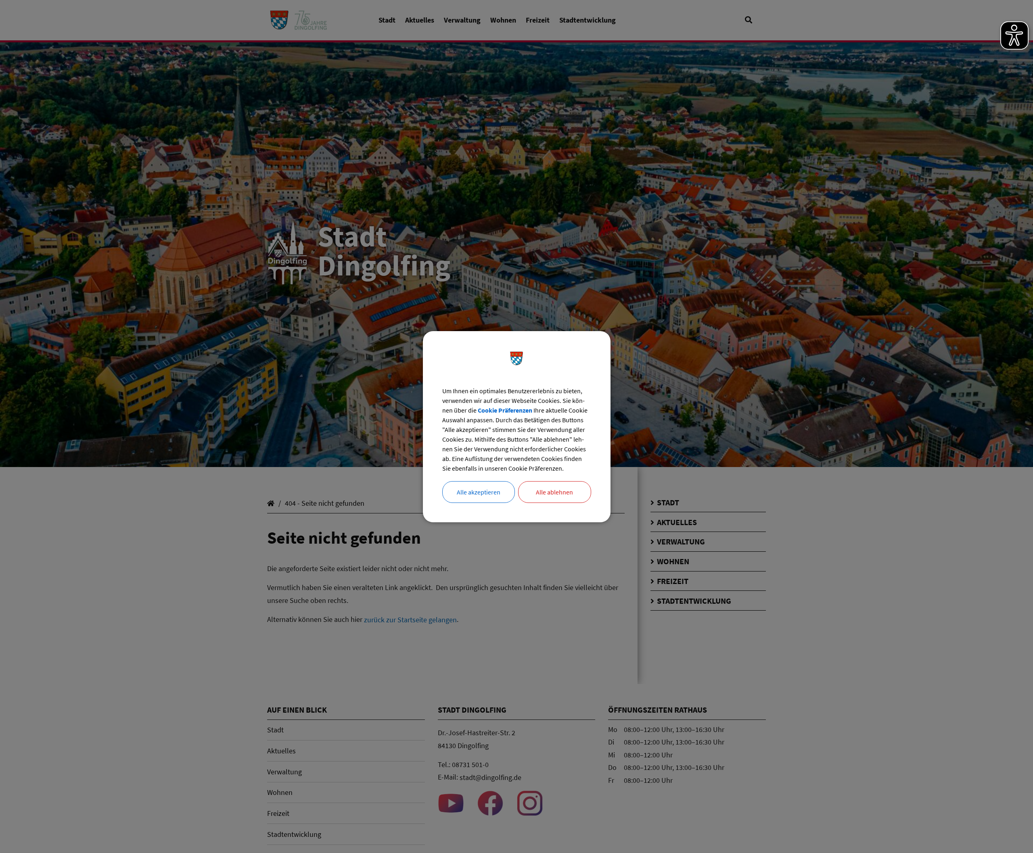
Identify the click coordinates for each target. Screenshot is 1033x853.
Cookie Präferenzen (505, 410)
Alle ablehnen (554, 492)
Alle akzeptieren (478, 492)
